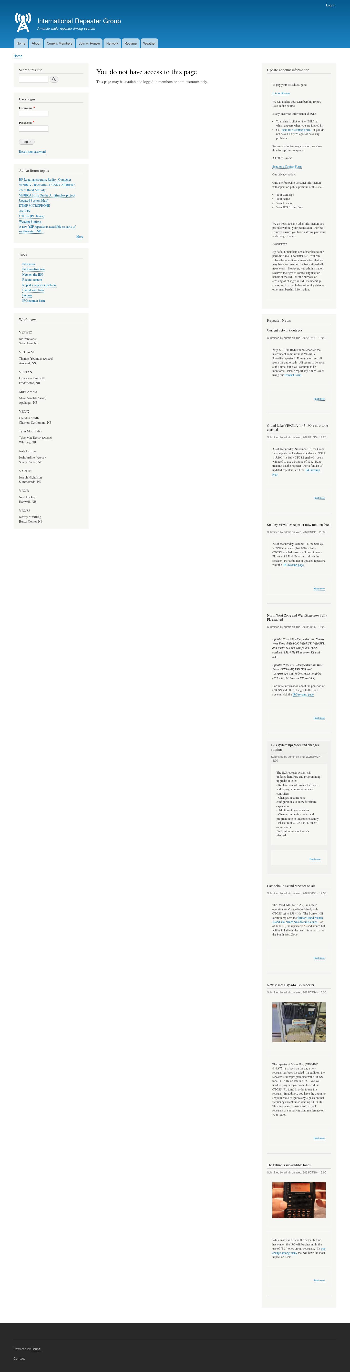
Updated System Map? (34, 200)
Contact (19, 1358)
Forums (27, 295)
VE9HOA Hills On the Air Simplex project (47, 195)
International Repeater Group (79, 20)
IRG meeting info (33, 269)
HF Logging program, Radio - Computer (45, 179)
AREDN (24, 211)
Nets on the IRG (32, 274)
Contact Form (293, 375)
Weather (149, 43)
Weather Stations (30, 221)
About (36, 43)
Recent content (32, 279)
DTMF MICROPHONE (34, 205)
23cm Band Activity (32, 190)
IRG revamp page (293, 565)
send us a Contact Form (297, 130)
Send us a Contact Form (287, 166)
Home (21, 43)
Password (25, 123)
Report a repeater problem (39, 285)
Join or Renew (89, 43)
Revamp (131, 43)
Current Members (60, 43)
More (79, 236)
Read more (319, 399)
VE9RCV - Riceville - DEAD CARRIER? (47, 185)
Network (112, 43)
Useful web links (33, 290)
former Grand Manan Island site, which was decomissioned (297, 920)
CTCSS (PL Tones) (31, 216)
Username (25, 108)
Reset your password (32, 151)
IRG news (28, 264)
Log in (330, 5)
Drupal (36, 1349)
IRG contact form (33, 300)
